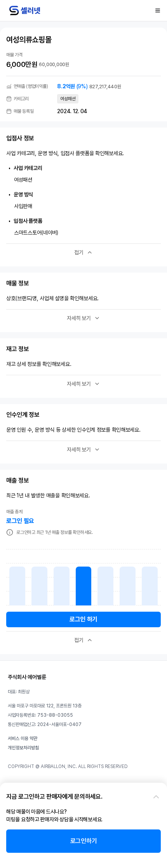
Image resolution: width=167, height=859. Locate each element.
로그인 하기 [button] (83, 619)
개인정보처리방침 (23, 748)
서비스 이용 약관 (22, 738)
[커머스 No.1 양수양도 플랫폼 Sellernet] (24, 10)
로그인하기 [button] (83, 841)
